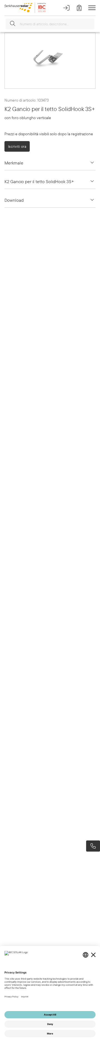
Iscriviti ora (17, 146)
